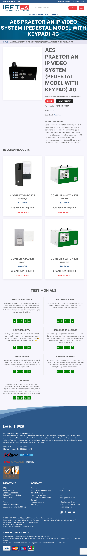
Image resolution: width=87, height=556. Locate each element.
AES (52, 110)
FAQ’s (5, 488)
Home (5, 42)
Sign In (49, 101)
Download (57, 115)
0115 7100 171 (65, 491)
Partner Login (78, 2)
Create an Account (64, 2)
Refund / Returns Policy (12, 495)
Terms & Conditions (10, 493)
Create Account (64, 101)
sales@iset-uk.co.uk (67, 498)
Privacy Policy (8, 490)
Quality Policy (8, 497)
